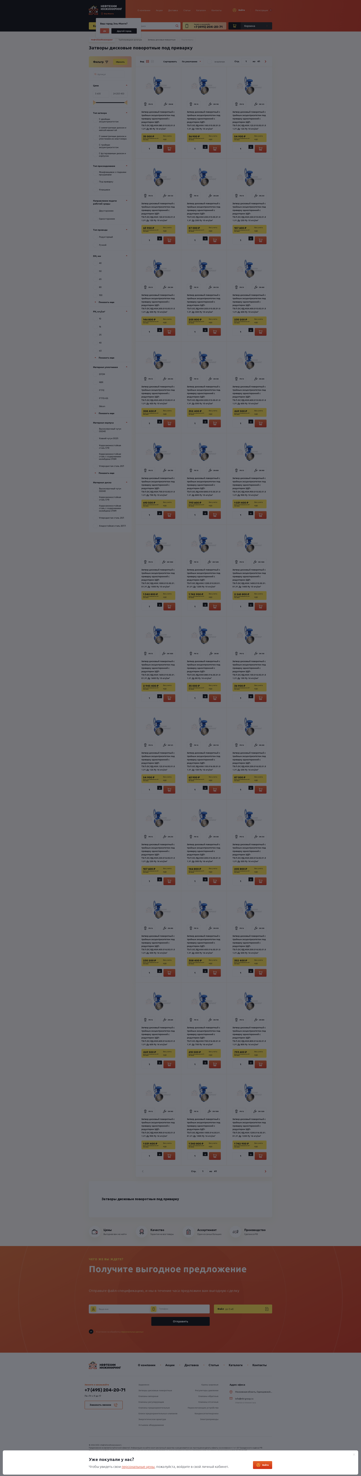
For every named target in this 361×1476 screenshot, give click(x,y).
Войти (265, 1464)
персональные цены (138, 1466)
